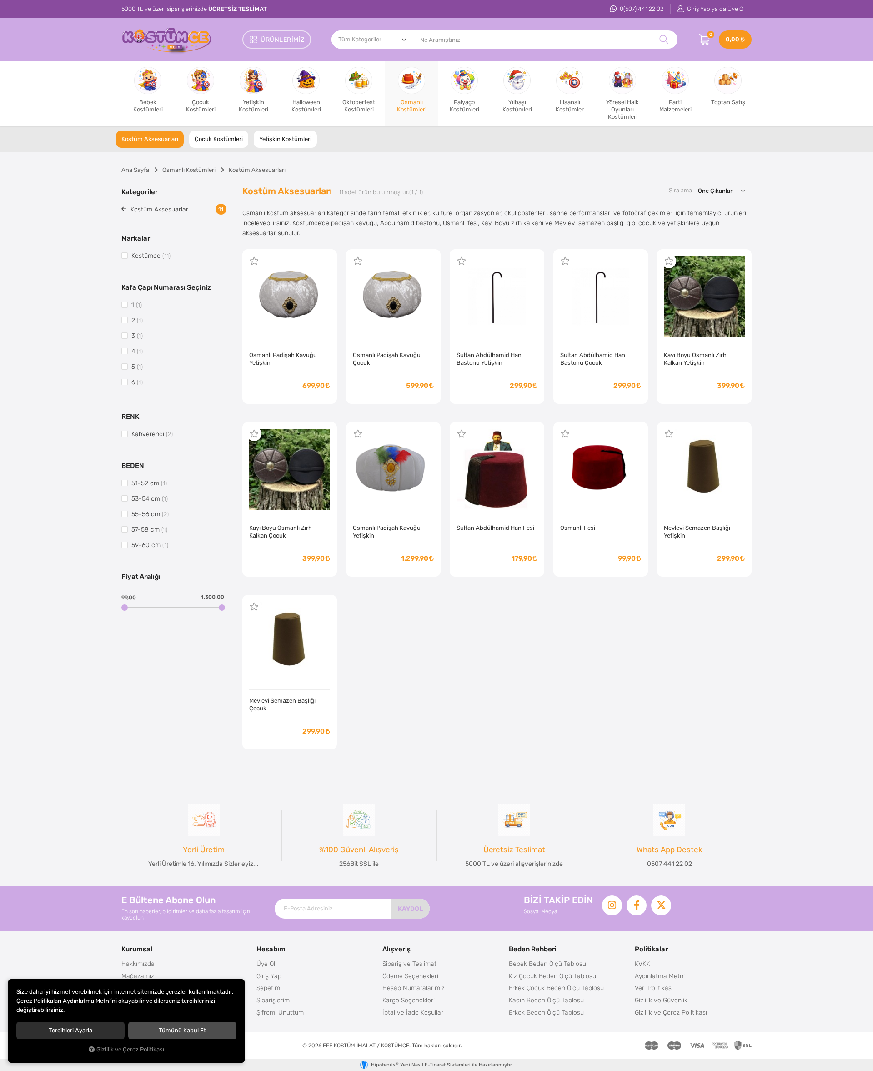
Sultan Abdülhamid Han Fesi (495, 527)
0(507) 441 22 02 (640, 8)
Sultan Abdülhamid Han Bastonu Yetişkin (489, 359)
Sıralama (680, 190)
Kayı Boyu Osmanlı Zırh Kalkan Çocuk (280, 531)
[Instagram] (612, 905)
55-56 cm (150, 514)
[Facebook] (637, 905)
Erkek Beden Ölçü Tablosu (546, 1012)
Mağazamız (137, 976)
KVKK (642, 963)
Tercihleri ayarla (70, 1030)
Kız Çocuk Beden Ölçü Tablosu (552, 976)
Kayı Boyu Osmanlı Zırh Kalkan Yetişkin (695, 359)
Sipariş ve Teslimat (409, 963)
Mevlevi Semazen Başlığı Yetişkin (697, 531)
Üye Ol (265, 963)
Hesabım (271, 949)
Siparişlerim (273, 1000)
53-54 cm (149, 498)
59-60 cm (149, 544)
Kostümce (151, 255)
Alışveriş (396, 949)
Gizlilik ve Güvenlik (661, 1000)
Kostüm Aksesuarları (149, 139)
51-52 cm (149, 483)
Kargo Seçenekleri (408, 1000)
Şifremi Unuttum (280, 1012)
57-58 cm (149, 529)
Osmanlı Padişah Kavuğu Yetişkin (283, 359)
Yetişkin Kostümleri (285, 139)
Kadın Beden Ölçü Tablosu (546, 1000)
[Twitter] (661, 905)
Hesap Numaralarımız (413, 987)
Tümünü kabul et (182, 1030)
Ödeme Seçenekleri (410, 976)
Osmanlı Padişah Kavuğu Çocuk (387, 359)
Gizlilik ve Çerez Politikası (671, 1012)
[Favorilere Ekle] (254, 261)
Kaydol (410, 908)
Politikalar (651, 949)
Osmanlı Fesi (577, 527)
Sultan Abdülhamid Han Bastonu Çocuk (592, 359)
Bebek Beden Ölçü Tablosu (547, 963)
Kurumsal (136, 949)
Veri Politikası (654, 987)
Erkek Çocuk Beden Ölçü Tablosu (556, 987)
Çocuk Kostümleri (219, 139)
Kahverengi (152, 433)
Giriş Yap (268, 976)
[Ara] (663, 39)
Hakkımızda (138, 963)
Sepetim (268, 987)
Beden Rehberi (533, 949)
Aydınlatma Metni (660, 976)
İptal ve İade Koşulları (413, 1012)
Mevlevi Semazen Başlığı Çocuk (282, 704)
